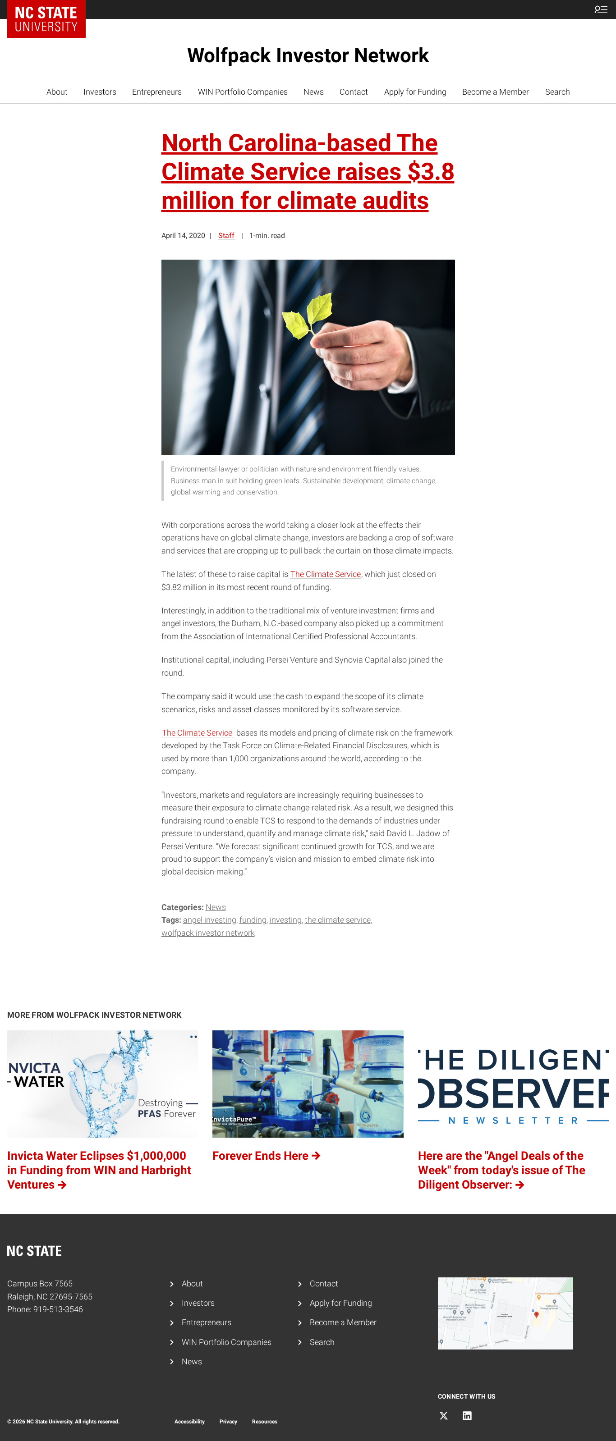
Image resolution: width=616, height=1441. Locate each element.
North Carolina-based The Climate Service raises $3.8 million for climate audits (308, 172)
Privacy (228, 1421)
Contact (354, 91)
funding (253, 919)
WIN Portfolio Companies (243, 91)
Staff (226, 235)
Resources (264, 1421)
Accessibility (190, 1421)
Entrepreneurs (157, 91)
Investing (286, 919)
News (313, 91)
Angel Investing (209, 919)
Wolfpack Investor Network (308, 55)
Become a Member (495, 91)
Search (557, 91)
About (57, 91)
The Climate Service (325, 574)
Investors (99, 91)
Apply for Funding (415, 91)
